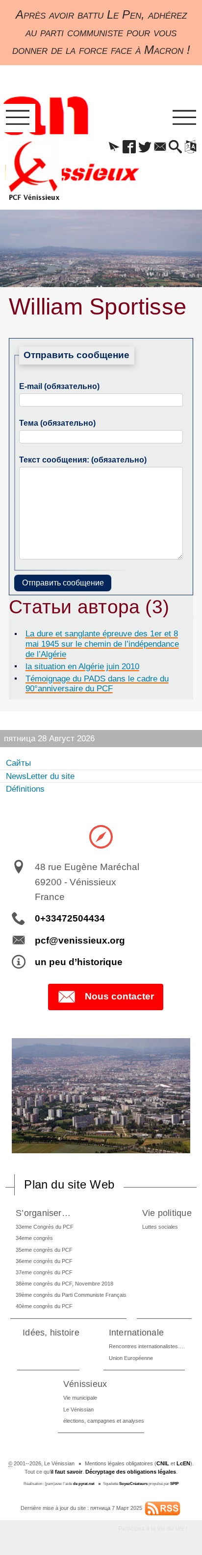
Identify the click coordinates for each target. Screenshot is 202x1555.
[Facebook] (129, 147)
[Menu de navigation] (17, 118)
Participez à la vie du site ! (152, 1528)
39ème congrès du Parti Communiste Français (71, 1295)
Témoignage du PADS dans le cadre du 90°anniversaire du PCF (97, 684)
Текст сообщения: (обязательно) (83, 460)
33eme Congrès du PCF (45, 1227)
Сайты (18, 763)
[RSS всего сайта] (162, 1508)
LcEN (183, 1463)
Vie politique (167, 1213)
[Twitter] (144, 147)
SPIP (174, 1484)
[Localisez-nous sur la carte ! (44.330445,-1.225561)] (101, 836)
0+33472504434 (70, 918)
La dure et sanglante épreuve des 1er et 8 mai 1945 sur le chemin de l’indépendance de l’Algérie (102, 643)
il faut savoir (66, 1472)
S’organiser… (43, 1213)
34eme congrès (34, 1238)
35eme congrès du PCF (44, 1250)
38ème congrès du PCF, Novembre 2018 (64, 1284)
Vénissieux (85, 1384)
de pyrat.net (84, 1484)
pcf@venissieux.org (80, 940)
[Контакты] (160, 147)
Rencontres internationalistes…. (147, 1346)
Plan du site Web (69, 1184)
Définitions (25, 789)
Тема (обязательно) (57, 423)
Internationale (136, 1332)
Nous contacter (119, 996)
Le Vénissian (78, 1409)
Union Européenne (131, 1358)
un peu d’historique (79, 962)
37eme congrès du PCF (44, 1272)
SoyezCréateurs (133, 1484)
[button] (114, 147)
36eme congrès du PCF (44, 1261)
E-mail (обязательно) (59, 386)
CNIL (162, 1463)
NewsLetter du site (40, 776)
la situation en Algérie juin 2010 (82, 666)
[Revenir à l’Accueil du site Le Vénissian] (34, 171)
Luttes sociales (160, 1227)
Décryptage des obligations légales (130, 1472)
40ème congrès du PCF (44, 1306)
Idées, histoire (51, 1332)
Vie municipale (80, 1398)
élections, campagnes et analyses (103, 1421)
